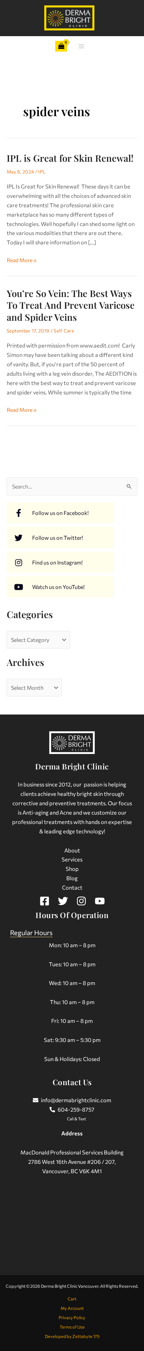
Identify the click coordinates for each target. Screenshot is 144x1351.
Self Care (64, 330)
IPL (42, 171)
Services (72, 859)
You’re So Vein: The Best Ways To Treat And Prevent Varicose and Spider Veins (71, 305)
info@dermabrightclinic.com (76, 1100)
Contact (72, 887)
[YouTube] (100, 901)
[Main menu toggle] (81, 46)
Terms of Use (72, 1327)
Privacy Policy (72, 1317)
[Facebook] (45, 901)
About (72, 850)
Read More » (22, 259)
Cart (72, 1298)
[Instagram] (81, 901)
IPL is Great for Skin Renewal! (70, 158)
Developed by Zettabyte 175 (72, 1336)
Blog (72, 878)
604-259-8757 (76, 1109)
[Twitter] (63, 901)
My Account (72, 1308)
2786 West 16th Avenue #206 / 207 (71, 1161)
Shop (72, 868)
